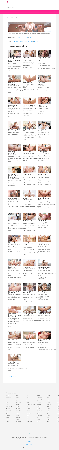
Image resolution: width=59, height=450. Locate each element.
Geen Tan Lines (28, 339)
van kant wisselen (44, 291)
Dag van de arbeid (14, 198)
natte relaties (27, 83)
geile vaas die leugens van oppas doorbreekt (14, 315)
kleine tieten (30, 41)
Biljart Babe (12, 243)
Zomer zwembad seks (28, 130)
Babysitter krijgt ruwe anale (28, 292)
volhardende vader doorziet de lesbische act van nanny (14, 59)
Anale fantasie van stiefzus (44, 340)
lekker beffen (37, 41)
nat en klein (42, 220)
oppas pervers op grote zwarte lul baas (44, 58)
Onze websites (29, 444)
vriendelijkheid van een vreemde (44, 268)
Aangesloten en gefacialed (13, 292)
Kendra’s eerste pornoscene (28, 221)
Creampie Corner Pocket (43, 198)
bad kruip (11, 267)
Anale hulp (26, 267)
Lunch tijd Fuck (28, 314)
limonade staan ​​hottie (28, 243)
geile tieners (23, 41)
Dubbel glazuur (43, 152)
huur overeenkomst (43, 106)
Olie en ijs (11, 362)
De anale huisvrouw (26, 58)
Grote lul (26, 37)
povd (43, 41)
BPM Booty (27, 152)
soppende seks (43, 174)
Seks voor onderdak (11, 83)
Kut (30, 37)
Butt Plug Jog (12, 339)
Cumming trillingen (11, 152)
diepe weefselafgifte (28, 198)
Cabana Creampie (14, 129)
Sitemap (30, 441)
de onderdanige (43, 129)
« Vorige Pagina (12, 376)
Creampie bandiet (44, 314)
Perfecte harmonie (29, 105)
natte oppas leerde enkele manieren (14, 221)
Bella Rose (16, 41)
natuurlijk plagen (28, 174)
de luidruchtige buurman (13, 106)
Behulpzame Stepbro (42, 83)
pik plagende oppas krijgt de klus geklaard (13, 175)
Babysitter (20, 37)
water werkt (42, 243)
